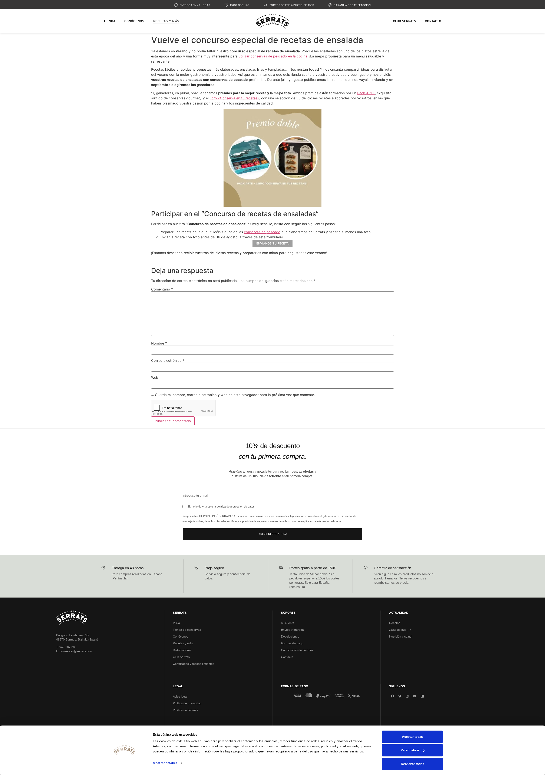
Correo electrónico (167, 360)
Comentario (162, 289)
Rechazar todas (412, 764)
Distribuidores (182, 650)
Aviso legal (180, 696)
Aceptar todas (412, 736)
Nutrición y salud (400, 636)
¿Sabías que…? (400, 629)
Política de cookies (185, 710)
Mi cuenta (287, 623)
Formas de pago (292, 643)
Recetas (394, 623)
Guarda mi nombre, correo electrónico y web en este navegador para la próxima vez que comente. (235, 394)
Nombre (159, 343)
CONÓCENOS (134, 21)
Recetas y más (183, 643)
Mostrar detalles (165, 763)
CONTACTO (433, 21)
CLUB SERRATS (404, 21)
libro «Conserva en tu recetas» (234, 98)
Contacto (287, 657)
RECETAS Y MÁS (166, 21)
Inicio (176, 623)
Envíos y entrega (292, 629)
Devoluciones (290, 636)
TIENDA (109, 21)
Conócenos (180, 636)
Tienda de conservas (187, 629)
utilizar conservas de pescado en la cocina (273, 56)
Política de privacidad (187, 703)
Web (154, 377)
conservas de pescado (262, 232)
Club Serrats (181, 657)
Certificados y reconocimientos (193, 663)
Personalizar (410, 750)
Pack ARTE (366, 93)
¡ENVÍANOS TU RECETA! (272, 243)
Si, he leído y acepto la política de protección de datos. (221, 506)
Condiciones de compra (297, 650)
